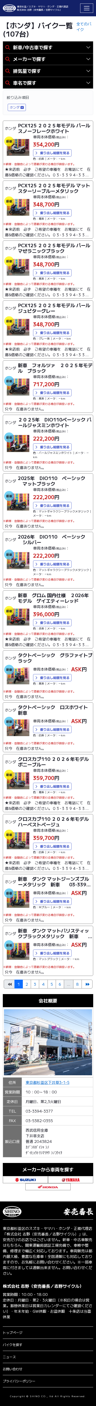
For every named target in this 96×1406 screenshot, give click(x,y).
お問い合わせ (12, 1369)
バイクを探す (12, 1344)
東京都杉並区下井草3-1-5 (47, 1082)
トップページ (12, 1332)
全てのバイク (83, 26)
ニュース (9, 1356)
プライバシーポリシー (19, 1381)
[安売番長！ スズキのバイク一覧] (25, 1179)
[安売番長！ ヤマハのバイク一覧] (70, 1179)
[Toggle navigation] (86, 8)
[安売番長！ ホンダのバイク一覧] (48, 1186)
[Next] (87, 984)
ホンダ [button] (15, 107)
